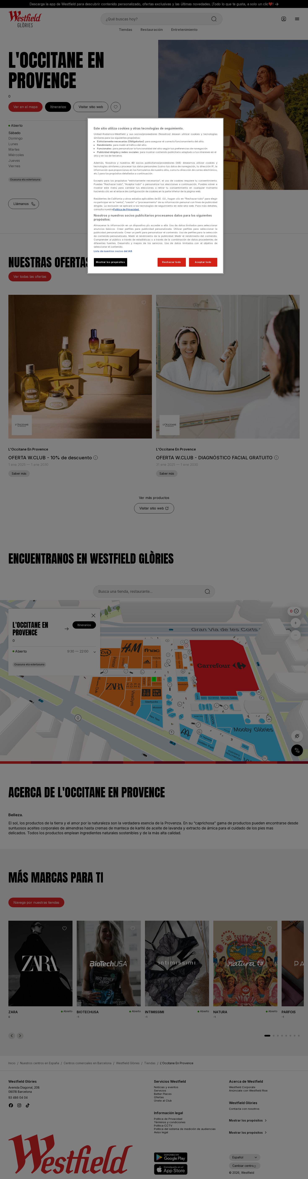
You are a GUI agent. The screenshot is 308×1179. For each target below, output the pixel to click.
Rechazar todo (171, 262)
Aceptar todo (203, 262)
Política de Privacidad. (126, 209)
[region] (155, 196)
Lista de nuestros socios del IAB (113, 251)
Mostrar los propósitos (110, 262)
